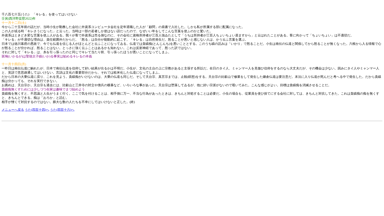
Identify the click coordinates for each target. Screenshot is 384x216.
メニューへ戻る (13, 109)
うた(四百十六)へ (62, 109)
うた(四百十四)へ (37, 109)
